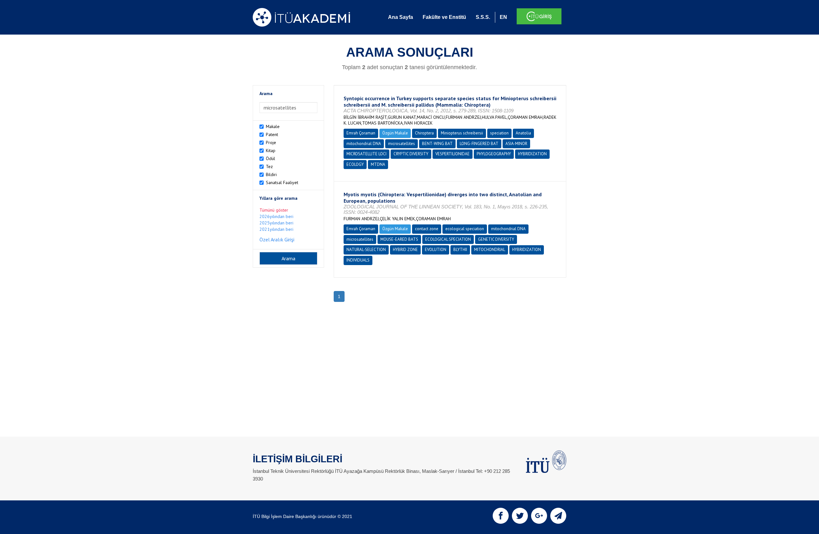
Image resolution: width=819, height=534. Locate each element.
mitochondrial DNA (363, 143)
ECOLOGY (355, 164)
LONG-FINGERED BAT (479, 143)
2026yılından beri (276, 216)
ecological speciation (464, 228)
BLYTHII (460, 249)
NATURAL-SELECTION (366, 249)
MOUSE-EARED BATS (399, 239)
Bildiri (271, 174)
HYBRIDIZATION (532, 154)
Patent (272, 134)
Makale (273, 126)
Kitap (270, 150)
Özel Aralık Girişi (276, 239)
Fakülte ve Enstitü (444, 17)
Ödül (270, 158)
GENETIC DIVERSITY (496, 239)
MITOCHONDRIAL (489, 249)
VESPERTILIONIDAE (452, 154)
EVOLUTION (435, 249)
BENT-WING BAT (437, 143)
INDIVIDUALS (358, 260)
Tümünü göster (273, 210)
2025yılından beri (276, 223)
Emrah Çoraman (360, 133)
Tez (269, 166)
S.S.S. (483, 17)
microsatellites (401, 143)
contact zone (426, 228)
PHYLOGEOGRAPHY (494, 154)
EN (503, 17)
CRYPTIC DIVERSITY (411, 154)
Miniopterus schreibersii (462, 133)
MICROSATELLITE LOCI (366, 154)
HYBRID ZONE (405, 249)
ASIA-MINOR (516, 143)
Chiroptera (424, 133)
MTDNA (378, 164)
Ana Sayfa (400, 17)
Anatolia (523, 133)
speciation (499, 133)
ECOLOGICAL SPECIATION (448, 239)
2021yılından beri (276, 229)
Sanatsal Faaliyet (282, 182)
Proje (271, 142)
